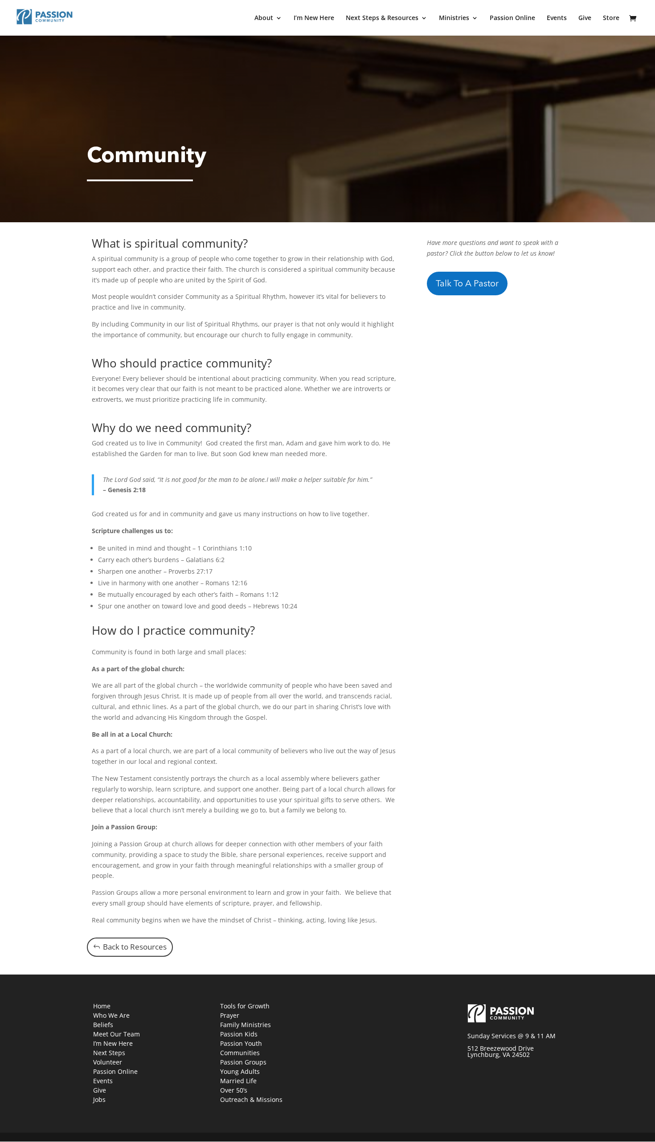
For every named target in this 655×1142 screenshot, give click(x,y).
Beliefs (103, 1024)
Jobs (99, 1099)
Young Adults (240, 1071)
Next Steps (109, 1052)
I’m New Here (314, 18)
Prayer (229, 1015)
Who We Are (111, 1015)
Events (557, 18)
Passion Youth (241, 1043)
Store (611, 18)
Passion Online (512, 18)
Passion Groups (243, 1062)
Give (584, 18)
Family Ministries (245, 1024)
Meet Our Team (116, 1034)
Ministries (454, 18)
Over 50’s (233, 1090)
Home (102, 1006)
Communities (240, 1052)
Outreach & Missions (251, 1099)
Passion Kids (239, 1034)
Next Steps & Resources (382, 18)
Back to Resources (135, 947)
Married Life (238, 1081)
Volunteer (107, 1062)
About (263, 18)
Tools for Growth (245, 1006)
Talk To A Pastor (467, 284)
